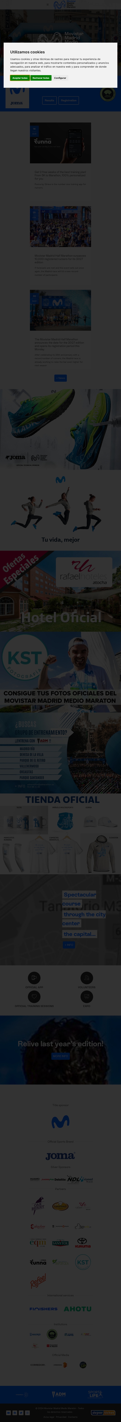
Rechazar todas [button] (41, 78)
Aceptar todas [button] (20, 78)
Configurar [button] (60, 78)
